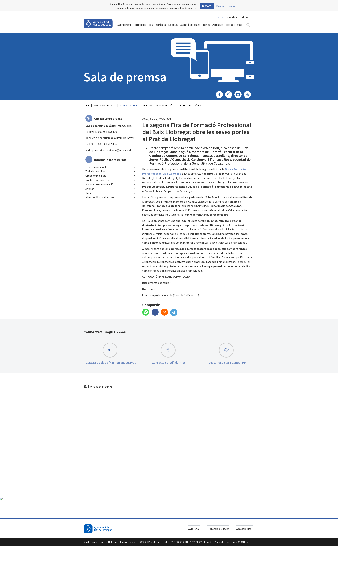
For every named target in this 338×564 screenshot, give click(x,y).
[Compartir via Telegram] (174, 312)
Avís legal (194, 529)
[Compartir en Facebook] (156, 312)
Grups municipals (95, 175)
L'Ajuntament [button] (124, 24)
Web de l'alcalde (95, 171)
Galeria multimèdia (189, 105)
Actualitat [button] (217, 24)
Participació (140, 24)
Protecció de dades (218, 529)
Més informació (225, 6)
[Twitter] (229, 95)
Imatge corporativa (97, 180)
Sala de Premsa (234, 24)
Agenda (89, 188)
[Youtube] (248, 95)
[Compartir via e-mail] (165, 312)
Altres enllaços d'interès (100, 197)
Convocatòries (128, 105)
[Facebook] (220, 95)
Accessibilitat (244, 529)
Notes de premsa (104, 105)
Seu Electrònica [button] (157, 24)
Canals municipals (96, 167)
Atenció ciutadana (190, 24)
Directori (90, 193)
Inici (86, 105)
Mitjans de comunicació (99, 184)
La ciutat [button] (173, 24)
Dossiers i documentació (157, 105)
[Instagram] (238, 95)
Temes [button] (206, 24)
